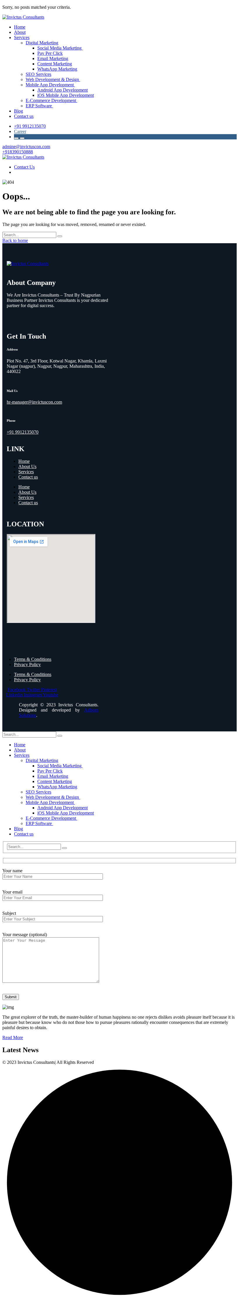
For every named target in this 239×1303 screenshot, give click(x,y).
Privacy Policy (27, 664)
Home (24, 461)
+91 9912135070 (30, 126)
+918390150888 (17, 151)
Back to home (15, 240)
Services (26, 471)
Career (20, 131)
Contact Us (24, 166)
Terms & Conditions (32, 659)
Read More (12, 1037)
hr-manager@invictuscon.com (34, 402)
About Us (27, 466)
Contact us (28, 476)
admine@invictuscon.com (26, 146)
